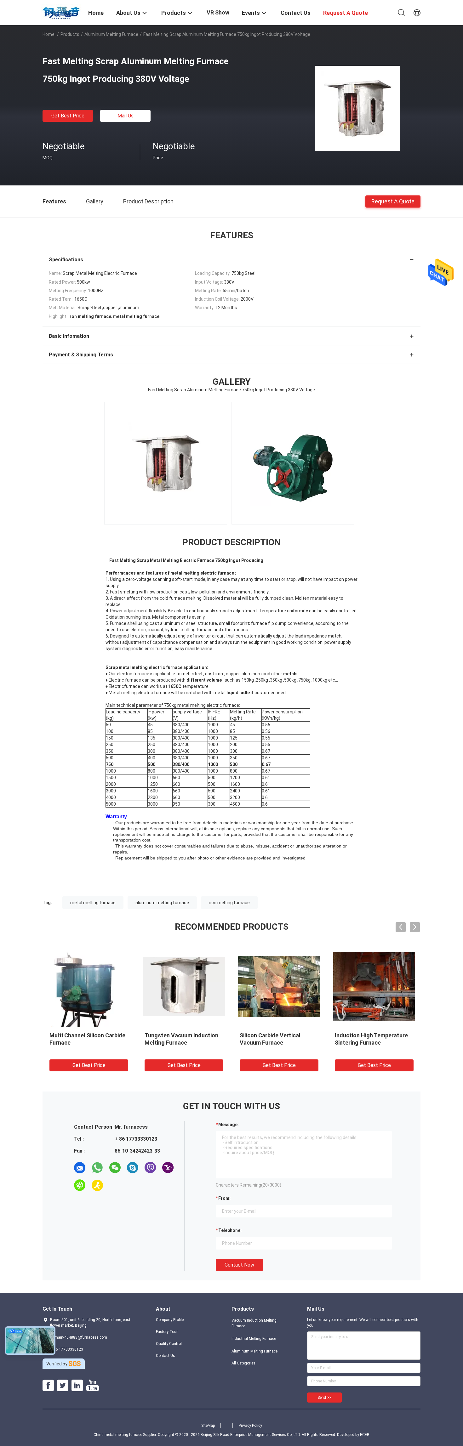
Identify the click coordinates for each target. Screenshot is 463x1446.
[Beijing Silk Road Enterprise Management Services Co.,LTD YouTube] (92, 1385)
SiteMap (208, 1425)
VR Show (218, 12)
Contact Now (239, 1265)
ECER (364, 1434)
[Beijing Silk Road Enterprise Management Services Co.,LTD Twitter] (62, 1385)
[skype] (132, 1167)
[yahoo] (168, 1167)
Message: (228, 1124)
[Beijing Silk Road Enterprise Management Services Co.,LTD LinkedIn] (77, 1385)
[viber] (150, 1167)
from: (224, 1198)
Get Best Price (67, 116)
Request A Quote (392, 201)
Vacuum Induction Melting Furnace (254, 1323)
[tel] (115, 1185)
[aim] (97, 1185)
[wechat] (115, 1167)
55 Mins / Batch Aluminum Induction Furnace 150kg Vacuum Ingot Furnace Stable (278, 1042)
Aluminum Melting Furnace (111, 34)
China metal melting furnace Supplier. (126, 1434)
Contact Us (165, 1355)
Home (48, 34)
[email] (79, 1167)
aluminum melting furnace (162, 902)
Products (69, 34)
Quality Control (169, 1343)
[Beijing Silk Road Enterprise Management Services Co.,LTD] (61, 11)
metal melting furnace (93, 902)
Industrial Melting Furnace (254, 1338)
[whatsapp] (97, 1167)
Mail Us (125, 116)
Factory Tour (167, 1332)
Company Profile (170, 1320)
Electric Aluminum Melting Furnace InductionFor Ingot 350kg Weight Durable (180, 1042)
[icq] (79, 1185)
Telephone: (230, 1230)
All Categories (243, 1363)
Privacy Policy (250, 1425)
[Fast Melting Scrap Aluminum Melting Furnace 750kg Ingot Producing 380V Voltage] (357, 108)
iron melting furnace (229, 902)
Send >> (324, 1397)
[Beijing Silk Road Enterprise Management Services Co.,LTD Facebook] (48, 1385)
